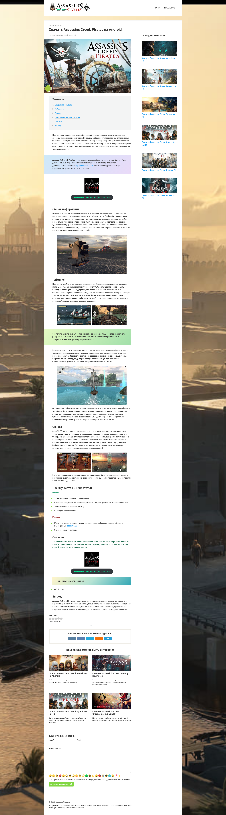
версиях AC (72, 526)
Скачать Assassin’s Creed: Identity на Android (110, 674)
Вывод (58, 125)
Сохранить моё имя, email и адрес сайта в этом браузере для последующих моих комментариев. (90, 780)
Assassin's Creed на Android (66, 35)
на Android (169, 8)
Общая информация (63, 105)
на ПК (157, 8)
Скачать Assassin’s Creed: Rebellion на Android (68, 674)
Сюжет (58, 113)
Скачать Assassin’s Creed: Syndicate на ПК (68, 712)
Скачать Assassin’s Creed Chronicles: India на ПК (105, 712)
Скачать (58, 121)
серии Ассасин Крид (84, 166)
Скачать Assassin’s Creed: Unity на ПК (159, 170)
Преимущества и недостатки (67, 117)
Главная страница (55, 25)
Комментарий (55, 748)
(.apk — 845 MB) (92, 197)
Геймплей (59, 109)
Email (80, 740)
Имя (51, 740)
